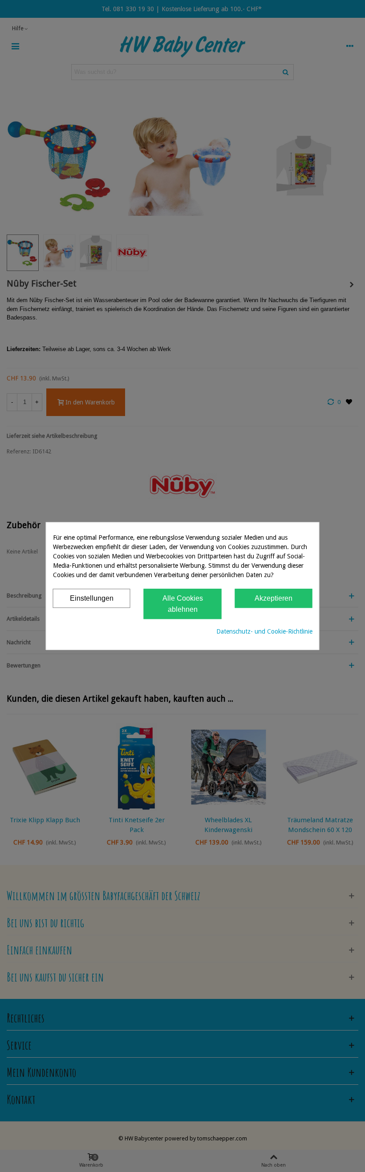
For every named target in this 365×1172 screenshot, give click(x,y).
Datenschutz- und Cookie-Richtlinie (264, 631)
